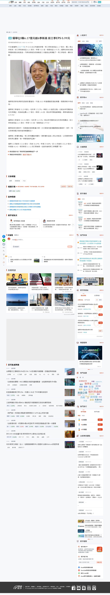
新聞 (20, 2)
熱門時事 (36, 6)
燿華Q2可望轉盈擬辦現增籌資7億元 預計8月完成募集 (24, 204)
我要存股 (70, 186)
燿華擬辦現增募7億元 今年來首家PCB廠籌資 (22, 201)
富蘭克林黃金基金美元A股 (85, 330)
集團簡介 (33, 586)
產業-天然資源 (87, 325)
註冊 (100, 2)
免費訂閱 (99, 562)
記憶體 (84, 420)
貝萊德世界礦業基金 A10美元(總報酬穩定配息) (88, 321)
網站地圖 (62, 586)
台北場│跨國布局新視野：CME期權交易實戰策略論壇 (93, 204)
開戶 (100, 331)
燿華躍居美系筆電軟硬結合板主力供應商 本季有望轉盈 (25, 207)
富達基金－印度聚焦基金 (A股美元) (88, 313)
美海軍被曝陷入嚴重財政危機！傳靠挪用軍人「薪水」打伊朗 (17, 309)
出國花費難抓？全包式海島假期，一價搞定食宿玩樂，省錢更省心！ (64, 288)
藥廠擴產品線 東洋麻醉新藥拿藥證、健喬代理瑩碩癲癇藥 (58, 260)
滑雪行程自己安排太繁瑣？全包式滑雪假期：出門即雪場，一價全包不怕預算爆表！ (64, 309)
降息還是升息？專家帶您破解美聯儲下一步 (24, 151)
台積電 (84, 425)
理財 (71, 6)
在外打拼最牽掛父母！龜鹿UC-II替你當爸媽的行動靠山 (40, 309)
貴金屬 (85, 332)
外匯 (43, 2)
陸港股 (34, 2)
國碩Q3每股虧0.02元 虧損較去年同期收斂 (21, 260)
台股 (24, 2)
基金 (39, 2)
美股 (29, 2)
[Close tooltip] (17, 262)
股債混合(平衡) (87, 309)
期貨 (56, 6)
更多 (100, 41)
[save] (3, 258)
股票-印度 (85, 316)
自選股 (99, 6)
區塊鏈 (61, 6)
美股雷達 (86, 151)
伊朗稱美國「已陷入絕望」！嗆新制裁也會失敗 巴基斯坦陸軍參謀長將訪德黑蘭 (40, 288)
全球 (47, 2)
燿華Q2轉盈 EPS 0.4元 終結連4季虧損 (20, 210)
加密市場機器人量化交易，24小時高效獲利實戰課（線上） (93, 212)
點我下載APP (27, 154)
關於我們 (27, 586)
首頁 (16, 2)
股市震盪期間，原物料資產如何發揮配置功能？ (17, 288)
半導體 (84, 429)
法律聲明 (68, 586)
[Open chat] (3, 262)
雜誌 (86, 6)
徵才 (57, 586)
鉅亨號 (63, 2)
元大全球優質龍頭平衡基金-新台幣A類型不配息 (88, 305)
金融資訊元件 (46, 586)
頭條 (10, 6)
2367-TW (21, 47)
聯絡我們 (53, 586)
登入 (97, 2)
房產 (66, 6)
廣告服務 (39, 586)
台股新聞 (15, 32)
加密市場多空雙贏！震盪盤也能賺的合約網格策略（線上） (93, 227)
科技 (24, 6)
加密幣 (52, 2)
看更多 (70, 215)
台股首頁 (63, 186)
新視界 (76, 6)
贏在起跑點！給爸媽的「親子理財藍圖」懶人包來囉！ (31, 186)
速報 (42, 6)
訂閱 (68, 2)
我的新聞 (92, 6)
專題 (82, 6)
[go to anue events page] (92, 2)
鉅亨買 (58, 2)
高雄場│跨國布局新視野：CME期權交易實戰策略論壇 (93, 220)
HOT (85, 203)
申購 (100, 307)
